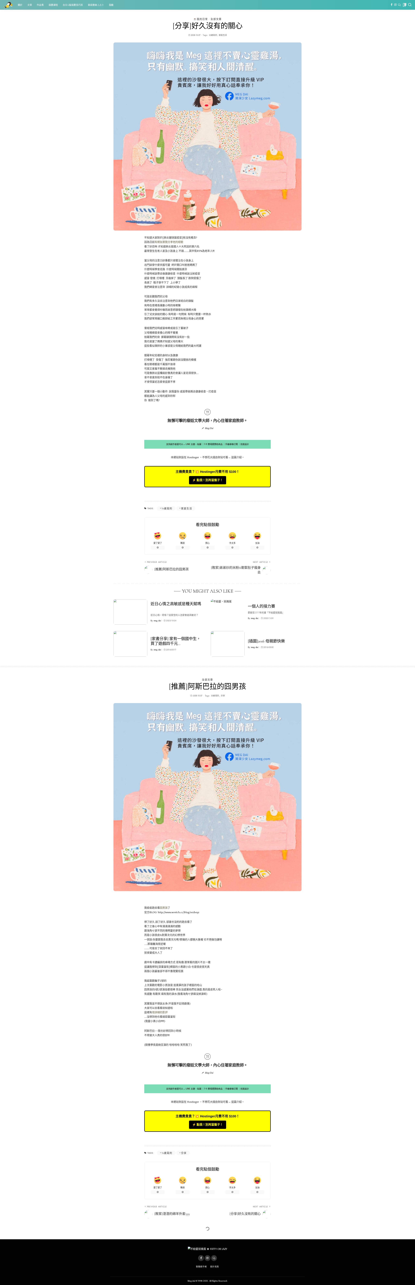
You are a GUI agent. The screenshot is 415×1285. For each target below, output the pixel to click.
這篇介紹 (236, 457)
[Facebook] (391, 5)
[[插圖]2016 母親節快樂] (228, 644)
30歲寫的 (213, 35)
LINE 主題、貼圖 (193, 444)
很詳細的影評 (160, 1012)
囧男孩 (164, 907)
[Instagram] (395, 5)
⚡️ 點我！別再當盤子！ (207, 480)
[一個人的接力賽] (228, 612)
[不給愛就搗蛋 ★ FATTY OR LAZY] (8, 5)
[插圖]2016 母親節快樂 (266, 641)
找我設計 (244, 444)
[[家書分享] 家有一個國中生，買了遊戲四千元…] (130, 644)
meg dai (157, 620)
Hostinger (193, 457)
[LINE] (399, 5)
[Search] (410, 5)
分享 (223, 695)
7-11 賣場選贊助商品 (213, 444)
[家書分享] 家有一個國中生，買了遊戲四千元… (176, 641)
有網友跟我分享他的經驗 (169, 242)
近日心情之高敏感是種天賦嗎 (176, 604)
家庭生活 (223, 35)
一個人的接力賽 (261, 606)
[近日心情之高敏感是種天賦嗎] (130, 612)
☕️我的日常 (200, 19)
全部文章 (216, 19)
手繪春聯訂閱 (231, 444)
